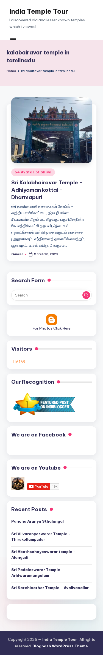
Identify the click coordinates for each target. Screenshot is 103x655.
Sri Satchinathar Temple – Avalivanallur (50, 587)
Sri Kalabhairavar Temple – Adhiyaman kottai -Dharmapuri (47, 189)
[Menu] (13, 38)
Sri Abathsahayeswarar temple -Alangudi (43, 554)
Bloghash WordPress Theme (60, 646)
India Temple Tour (38, 11)
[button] (86, 295)
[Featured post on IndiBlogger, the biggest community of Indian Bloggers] (43, 403)
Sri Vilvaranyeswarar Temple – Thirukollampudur (41, 536)
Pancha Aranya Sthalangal (37, 521)
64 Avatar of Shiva (33, 172)
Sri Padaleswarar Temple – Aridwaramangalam (37, 572)
